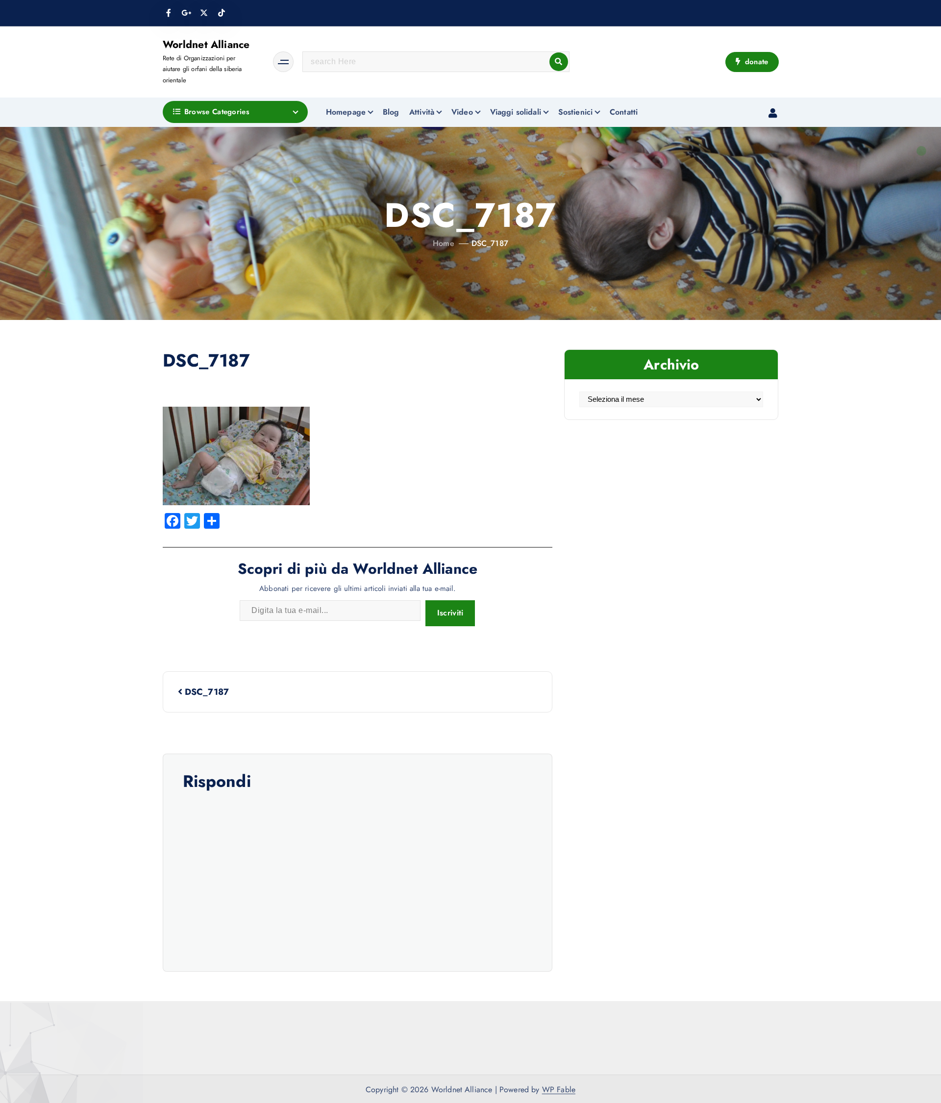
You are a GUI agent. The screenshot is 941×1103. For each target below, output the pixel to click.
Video (462, 112)
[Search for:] (436, 61)
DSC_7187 (489, 243)
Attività (421, 112)
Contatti (624, 112)
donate (755, 61)
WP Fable (558, 1089)
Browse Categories (216, 111)
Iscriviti (450, 612)
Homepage (346, 112)
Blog (391, 112)
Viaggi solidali (515, 112)
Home (443, 243)
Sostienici (575, 112)
